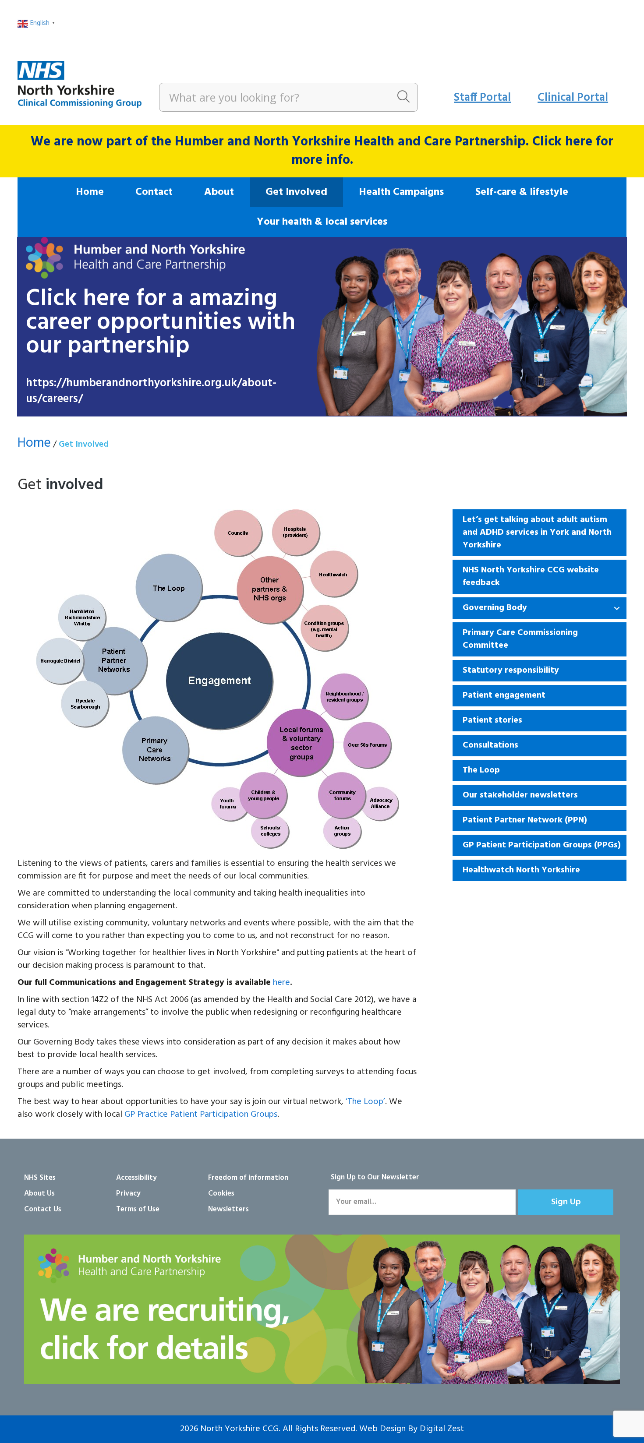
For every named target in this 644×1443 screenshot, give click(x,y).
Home (90, 192)
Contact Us (42, 1209)
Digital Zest (442, 1429)
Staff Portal (482, 98)
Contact (154, 192)
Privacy (128, 1194)
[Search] (403, 97)
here (281, 983)
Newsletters (228, 1209)
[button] (617, 608)
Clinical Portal (573, 98)
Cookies (221, 1194)
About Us (39, 1194)
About (219, 192)
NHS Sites (40, 1178)
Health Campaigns (401, 192)
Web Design (382, 1429)
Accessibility (136, 1178)
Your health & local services (322, 222)
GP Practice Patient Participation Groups (200, 1115)
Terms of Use (137, 1209)
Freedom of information (248, 1178)
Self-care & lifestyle (521, 192)
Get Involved (296, 192)
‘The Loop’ (365, 1102)
